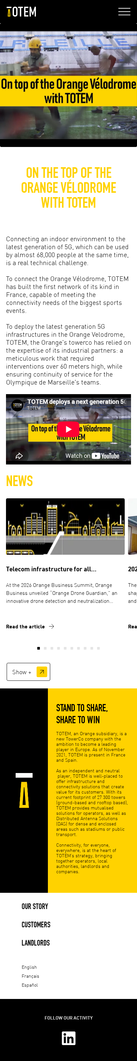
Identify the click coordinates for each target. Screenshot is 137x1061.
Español (30, 985)
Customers (36, 924)
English (29, 967)
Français (30, 976)
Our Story (35, 906)
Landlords (36, 943)
